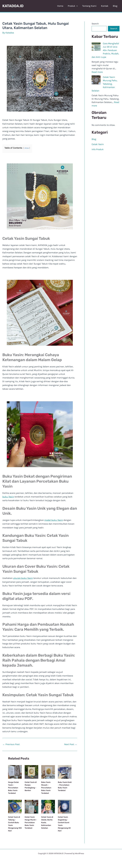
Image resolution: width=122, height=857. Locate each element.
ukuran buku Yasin (23, 578)
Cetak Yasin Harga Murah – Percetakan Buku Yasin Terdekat (31, 822)
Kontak (104, 6)
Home (60, 6)
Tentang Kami (89, 6)
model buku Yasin (53, 520)
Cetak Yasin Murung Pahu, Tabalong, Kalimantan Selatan (104, 84)
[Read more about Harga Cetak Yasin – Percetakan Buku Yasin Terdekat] (15, 771)
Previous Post (11, 744)
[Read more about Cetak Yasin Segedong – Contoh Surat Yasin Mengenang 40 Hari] (64, 806)
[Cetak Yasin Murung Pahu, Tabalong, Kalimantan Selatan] (96, 79)
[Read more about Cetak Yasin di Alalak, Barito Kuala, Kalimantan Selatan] (48, 806)
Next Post (70, 744)
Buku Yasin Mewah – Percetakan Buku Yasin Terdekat (46, 787)
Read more (97, 72)
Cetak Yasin (98, 144)
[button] (76, 6)
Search (95, 23)
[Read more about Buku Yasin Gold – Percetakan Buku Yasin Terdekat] (64, 771)
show (27, 148)
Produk (71, 6)
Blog (115, 6)
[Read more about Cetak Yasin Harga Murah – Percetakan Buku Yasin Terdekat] (31, 806)
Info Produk (98, 149)
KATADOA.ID (12, 6)
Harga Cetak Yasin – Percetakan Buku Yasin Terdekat (13, 787)
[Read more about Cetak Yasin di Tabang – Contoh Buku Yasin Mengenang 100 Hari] (15, 806)
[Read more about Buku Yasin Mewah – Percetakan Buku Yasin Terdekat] (48, 771)
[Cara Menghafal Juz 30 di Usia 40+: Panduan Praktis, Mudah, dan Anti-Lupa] (96, 46)
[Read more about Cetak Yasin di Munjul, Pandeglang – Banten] (31, 771)
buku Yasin (8, 496)
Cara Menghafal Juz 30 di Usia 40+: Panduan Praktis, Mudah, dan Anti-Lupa (105, 50)
